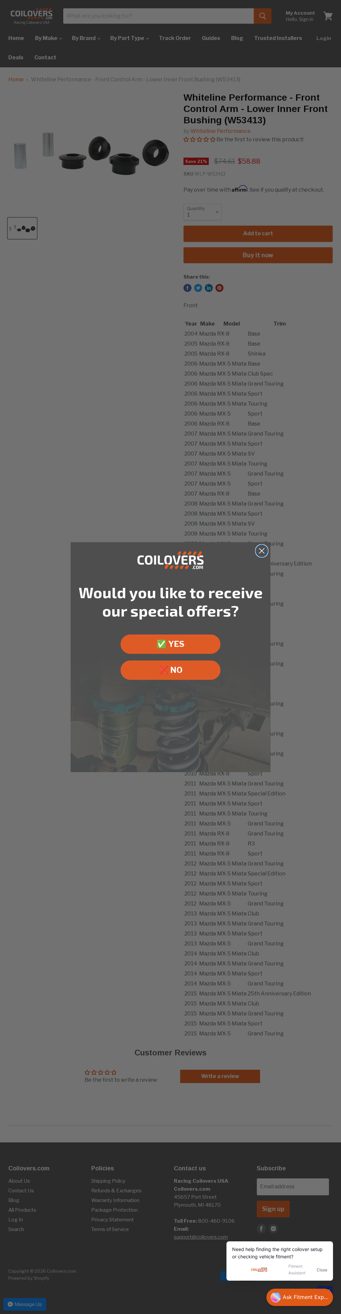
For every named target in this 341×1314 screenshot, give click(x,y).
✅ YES (170, 644)
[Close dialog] (262, 551)
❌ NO (170, 670)
